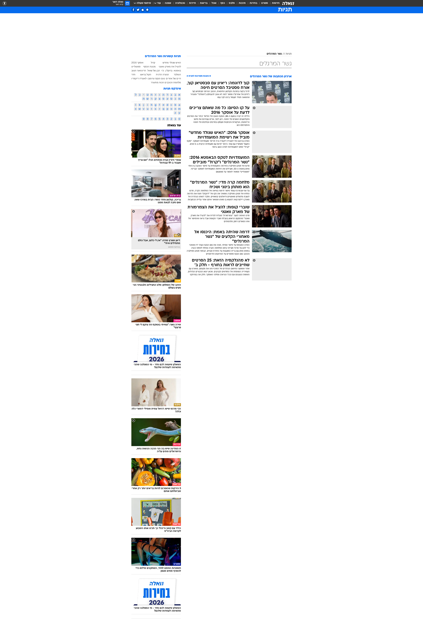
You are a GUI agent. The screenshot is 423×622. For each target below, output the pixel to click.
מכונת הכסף (149, 66)
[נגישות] (4, 3)
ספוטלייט (135, 66)
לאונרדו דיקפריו (139, 78)
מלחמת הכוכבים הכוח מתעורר (166, 82)
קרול (153, 62)
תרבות (242, 3)
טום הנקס (160, 78)
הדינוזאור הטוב (138, 70)
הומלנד (177, 74)
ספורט (264, 3)
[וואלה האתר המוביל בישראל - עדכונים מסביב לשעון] (288, 3)
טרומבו (151, 78)
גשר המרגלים (274, 54)
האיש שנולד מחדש (172, 62)
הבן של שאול (153, 70)
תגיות (289, 54)
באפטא (177, 70)
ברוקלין (168, 70)
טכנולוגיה (180, 3)
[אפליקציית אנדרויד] (147, 10)
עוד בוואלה (174, 125)
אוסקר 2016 (137, 62)
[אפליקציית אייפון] (143, 10)
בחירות (253, 3)
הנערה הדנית (162, 74)
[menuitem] (274, 3)
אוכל (214, 3)
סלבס (232, 3)
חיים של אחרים (173, 78)
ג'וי (162, 70)
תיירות (192, 3)
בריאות (204, 3)
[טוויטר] (138, 10)
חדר (133, 74)
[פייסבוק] (133, 10)
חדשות (276, 3)
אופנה (168, 3)
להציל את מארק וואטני (170, 66)
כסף (222, 3)
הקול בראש (145, 74)
